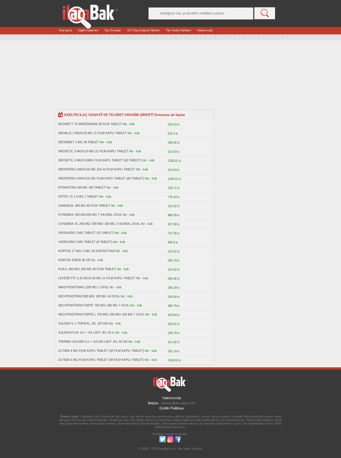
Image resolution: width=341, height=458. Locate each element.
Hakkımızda (204, 30)
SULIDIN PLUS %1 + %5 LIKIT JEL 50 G (86, 332)
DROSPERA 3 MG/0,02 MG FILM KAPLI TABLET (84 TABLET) (101, 178)
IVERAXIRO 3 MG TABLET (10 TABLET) (86, 233)
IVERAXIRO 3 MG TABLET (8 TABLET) (85, 242)
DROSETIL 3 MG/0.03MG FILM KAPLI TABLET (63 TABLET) (100, 160)
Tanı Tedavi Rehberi (178, 30)
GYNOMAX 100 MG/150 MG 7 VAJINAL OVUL (90, 214)
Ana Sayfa (65, 30)
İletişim (153, 403)
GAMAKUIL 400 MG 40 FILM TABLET (84, 205)
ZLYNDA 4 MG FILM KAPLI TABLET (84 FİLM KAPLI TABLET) (101, 360)
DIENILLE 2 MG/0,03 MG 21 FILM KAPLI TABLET (92, 133)
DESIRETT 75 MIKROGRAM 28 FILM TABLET (90, 124)
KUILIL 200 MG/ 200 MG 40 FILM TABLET (87, 269)
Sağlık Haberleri (88, 30)
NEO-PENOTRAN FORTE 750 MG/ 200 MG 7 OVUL (93, 305)
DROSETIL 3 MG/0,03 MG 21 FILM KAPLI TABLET (93, 151)
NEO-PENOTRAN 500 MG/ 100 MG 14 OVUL (89, 296)
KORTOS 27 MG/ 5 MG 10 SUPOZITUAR (86, 251)
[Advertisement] (170, 77)
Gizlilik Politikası (171, 408)
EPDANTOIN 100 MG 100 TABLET (82, 187)
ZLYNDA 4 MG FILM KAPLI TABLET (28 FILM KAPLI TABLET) (101, 350)
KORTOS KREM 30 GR (74, 260)
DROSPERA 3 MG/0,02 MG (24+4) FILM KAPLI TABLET (96, 169)
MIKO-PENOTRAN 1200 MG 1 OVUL (83, 287)
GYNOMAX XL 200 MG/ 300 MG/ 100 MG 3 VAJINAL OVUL (99, 224)
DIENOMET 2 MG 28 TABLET (78, 142)
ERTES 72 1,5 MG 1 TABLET (78, 196)
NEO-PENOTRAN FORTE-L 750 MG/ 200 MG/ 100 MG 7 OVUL (101, 314)
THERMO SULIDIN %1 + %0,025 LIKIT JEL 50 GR (93, 341)
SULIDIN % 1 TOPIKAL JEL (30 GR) (83, 323)
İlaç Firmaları (113, 30)
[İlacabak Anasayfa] (90, 17)
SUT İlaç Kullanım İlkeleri (143, 30)
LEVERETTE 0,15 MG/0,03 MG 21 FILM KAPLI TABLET (96, 278)
